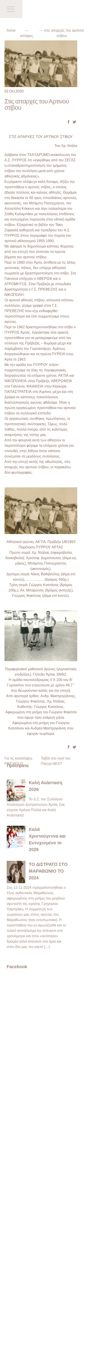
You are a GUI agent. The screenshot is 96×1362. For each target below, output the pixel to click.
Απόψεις (26, 35)
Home (11, 30)
